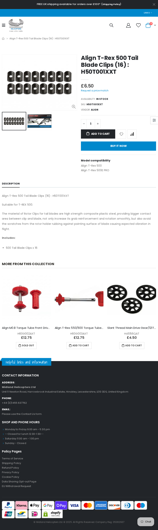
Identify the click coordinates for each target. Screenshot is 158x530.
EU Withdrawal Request (16, 486)
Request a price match (94, 90)
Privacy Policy (10, 472)
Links (147, 12)
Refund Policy (10, 468)
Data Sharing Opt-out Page (19, 481)
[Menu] (3, 25)
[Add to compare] (132, 134)
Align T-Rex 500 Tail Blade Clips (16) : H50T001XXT (109, 65)
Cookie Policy (10, 477)
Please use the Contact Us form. (22, 414)
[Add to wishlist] (121, 134)
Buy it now (118, 146)
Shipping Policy (111, 4)
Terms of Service (12, 458)
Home (3, 38)
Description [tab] (11, 183)
